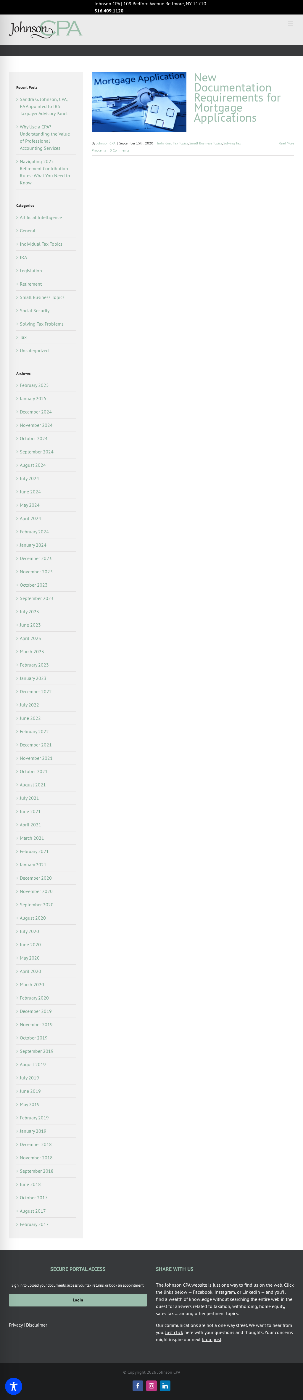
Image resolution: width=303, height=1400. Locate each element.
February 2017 (34, 1224)
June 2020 (30, 944)
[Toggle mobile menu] (291, 23)
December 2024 (36, 412)
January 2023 (33, 678)
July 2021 (29, 798)
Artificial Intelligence (41, 217)
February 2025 (34, 385)
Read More (286, 143)
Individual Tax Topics (172, 143)
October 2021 (34, 771)
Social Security (34, 310)
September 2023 (37, 598)
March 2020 (32, 984)
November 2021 (36, 758)
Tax (23, 337)
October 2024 (34, 438)
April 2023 (30, 638)
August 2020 (33, 918)
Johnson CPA (105, 143)
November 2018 (36, 1158)
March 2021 (32, 838)
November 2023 (36, 572)
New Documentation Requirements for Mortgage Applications (237, 97)
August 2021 (33, 785)
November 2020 (36, 891)
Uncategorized (34, 350)
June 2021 (30, 811)
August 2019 (33, 1064)
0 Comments (119, 150)
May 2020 (30, 958)
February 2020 (34, 998)
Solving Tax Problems (42, 324)
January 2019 (33, 1131)
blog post (211, 1339)
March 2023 (32, 651)
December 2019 (36, 1011)
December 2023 (36, 558)
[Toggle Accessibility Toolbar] (13, 1386)
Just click (174, 1332)
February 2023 (34, 665)
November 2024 (36, 425)
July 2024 (29, 478)
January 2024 (33, 545)
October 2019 (34, 1038)
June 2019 (30, 1091)
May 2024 (30, 505)
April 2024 (30, 518)
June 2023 (30, 625)
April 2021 (30, 825)
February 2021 (34, 851)
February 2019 (34, 1118)
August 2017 (33, 1211)
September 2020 (37, 904)
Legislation (31, 270)
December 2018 (36, 1144)
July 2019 (29, 1078)
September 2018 (37, 1171)
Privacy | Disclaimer (28, 1325)
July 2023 (29, 611)
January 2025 (33, 398)
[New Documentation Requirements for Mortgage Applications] (139, 102)
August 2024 (33, 465)
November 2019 (36, 1024)
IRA (23, 257)
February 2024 (34, 532)
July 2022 (29, 705)
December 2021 (36, 745)
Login (78, 1300)
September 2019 (37, 1051)
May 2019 (30, 1104)
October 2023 (34, 585)
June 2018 (30, 1184)
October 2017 (34, 1198)
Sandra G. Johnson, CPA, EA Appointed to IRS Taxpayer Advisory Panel (44, 106)
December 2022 (36, 691)
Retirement (31, 284)
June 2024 (30, 492)
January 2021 (33, 865)
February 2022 (34, 731)
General (28, 231)
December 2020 (36, 878)
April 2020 (30, 971)
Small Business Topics (205, 143)
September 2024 (37, 452)
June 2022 (30, 718)
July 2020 (29, 931)
